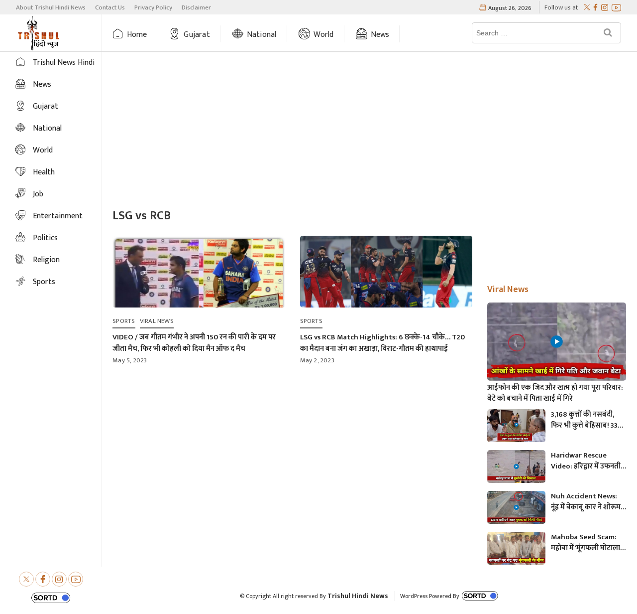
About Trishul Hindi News (51, 7)
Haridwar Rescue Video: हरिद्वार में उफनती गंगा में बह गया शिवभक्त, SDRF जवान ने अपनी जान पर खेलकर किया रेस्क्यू (586, 461)
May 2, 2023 (317, 360)
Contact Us (110, 7)
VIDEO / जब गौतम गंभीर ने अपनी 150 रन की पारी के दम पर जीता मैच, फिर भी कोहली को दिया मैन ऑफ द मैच (194, 342)
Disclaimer (196, 7)
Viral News (157, 320)
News (380, 34)
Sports (44, 282)
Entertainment (58, 216)
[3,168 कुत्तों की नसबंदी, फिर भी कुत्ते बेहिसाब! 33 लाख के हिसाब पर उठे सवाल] (516, 425)
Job (38, 194)
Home (137, 34)
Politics (45, 238)
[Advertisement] (369, 131)
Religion (46, 260)
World (324, 34)
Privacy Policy (153, 7)
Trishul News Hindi (64, 62)
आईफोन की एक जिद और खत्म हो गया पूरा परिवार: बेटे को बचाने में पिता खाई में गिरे (555, 393)
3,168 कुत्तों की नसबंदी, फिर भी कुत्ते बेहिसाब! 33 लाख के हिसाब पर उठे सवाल (584, 420)
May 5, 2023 (129, 360)
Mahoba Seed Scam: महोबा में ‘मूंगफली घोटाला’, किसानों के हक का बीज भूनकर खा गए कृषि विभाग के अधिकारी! (587, 543)
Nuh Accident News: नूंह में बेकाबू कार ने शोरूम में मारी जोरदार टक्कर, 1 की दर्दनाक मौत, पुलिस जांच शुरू (588, 502)
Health (44, 172)
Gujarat (197, 34)
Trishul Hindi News (357, 596)
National (262, 34)
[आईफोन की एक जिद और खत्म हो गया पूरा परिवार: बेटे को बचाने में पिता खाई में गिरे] (557, 342)
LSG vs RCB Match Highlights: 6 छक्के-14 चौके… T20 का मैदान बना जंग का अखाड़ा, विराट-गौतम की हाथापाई (382, 342)
